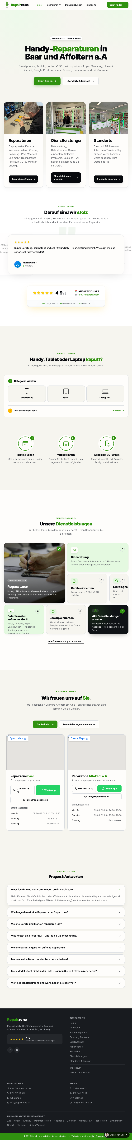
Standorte (91, 5)
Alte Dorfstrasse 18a (20, 1088)
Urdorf (10, 1125)
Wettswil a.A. (86, 1120)
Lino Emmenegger (99, 1136)
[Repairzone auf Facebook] (17, 1050)
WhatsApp (50, 790)
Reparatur (75, 1027)
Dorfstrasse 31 (80, 1088)
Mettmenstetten (42, 1120)
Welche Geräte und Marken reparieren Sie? (36, 923)
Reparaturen (52, 5)
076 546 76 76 (23, 790)
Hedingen (59, 1120)
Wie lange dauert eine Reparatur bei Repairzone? (39, 912)
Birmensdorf (116, 1120)
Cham (17, 1120)
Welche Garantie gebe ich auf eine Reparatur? (38, 947)
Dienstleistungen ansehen (77, 724)
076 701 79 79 (85, 788)
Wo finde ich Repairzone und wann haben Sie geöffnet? (43, 982)
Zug (9, 1120)
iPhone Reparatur (79, 1032)
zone (17, 1019)
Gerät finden (115, 5)
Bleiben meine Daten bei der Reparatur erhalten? (39, 959)
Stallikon (21, 1125)
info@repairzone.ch (37, 800)
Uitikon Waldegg (37, 1125)
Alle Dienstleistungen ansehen (64, 641)
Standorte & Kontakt (78, 81)
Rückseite (75, 1051)
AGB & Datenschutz (80, 1072)
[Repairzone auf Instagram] (10, 1050)
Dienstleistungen (73, 5)
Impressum (75, 1067)
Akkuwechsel (76, 1046)
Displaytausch (77, 1042)
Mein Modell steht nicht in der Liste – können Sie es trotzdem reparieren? (54, 971)
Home (39, 5)
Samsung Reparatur (80, 1037)
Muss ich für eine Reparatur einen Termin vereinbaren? (43, 889)
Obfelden (71, 1120)
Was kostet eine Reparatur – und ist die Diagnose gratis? (44, 935)
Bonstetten (101, 1120)
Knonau (27, 1120)
